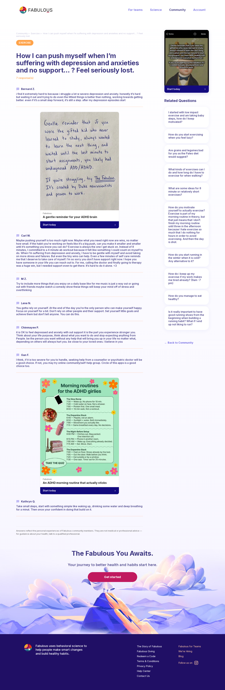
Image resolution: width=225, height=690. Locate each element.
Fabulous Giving (146, 651)
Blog (180, 656)
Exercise (35, 33)
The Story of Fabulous (149, 646)
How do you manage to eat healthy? (185, 297)
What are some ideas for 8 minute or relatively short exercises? (184, 191)
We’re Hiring (185, 651)
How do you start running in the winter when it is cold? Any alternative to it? (185, 258)
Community (177, 10)
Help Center (144, 671)
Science (156, 10)
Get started (112, 577)
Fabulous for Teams (189, 646)
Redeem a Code (146, 656)
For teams (135, 10)
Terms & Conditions (148, 661)
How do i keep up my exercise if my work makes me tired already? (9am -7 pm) (185, 278)
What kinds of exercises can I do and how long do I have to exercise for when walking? (186, 172)
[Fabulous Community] (35, 10)
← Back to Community (178, 342)
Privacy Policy (145, 666)
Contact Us (143, 676)
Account (199, 10)
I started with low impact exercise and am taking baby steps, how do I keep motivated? (186, 117)
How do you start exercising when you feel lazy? (185, 136)
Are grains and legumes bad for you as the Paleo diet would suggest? (185, 153)
